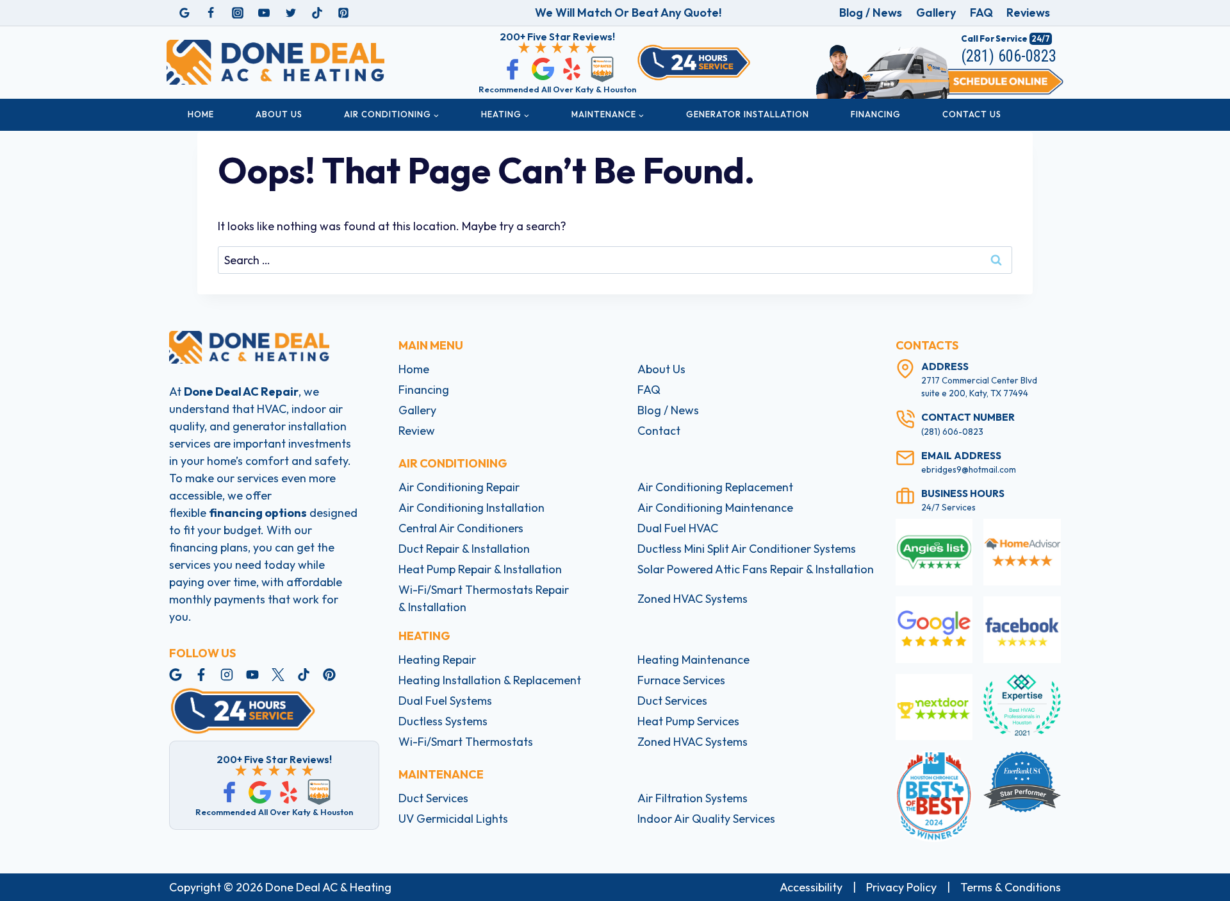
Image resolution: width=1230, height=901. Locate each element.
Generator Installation (747, 114)
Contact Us (971, 114)
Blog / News (870, 12)
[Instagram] (237, 12)
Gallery (936, 12)
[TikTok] (317, 12)
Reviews (1028, 12)
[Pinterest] (343, 12)
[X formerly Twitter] (290, 12)
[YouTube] (263, 12)
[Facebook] (210, 12)
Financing (876, 114)
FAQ (981, 12)
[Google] (184, 12)
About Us (279, 114)
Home (201, 114)
